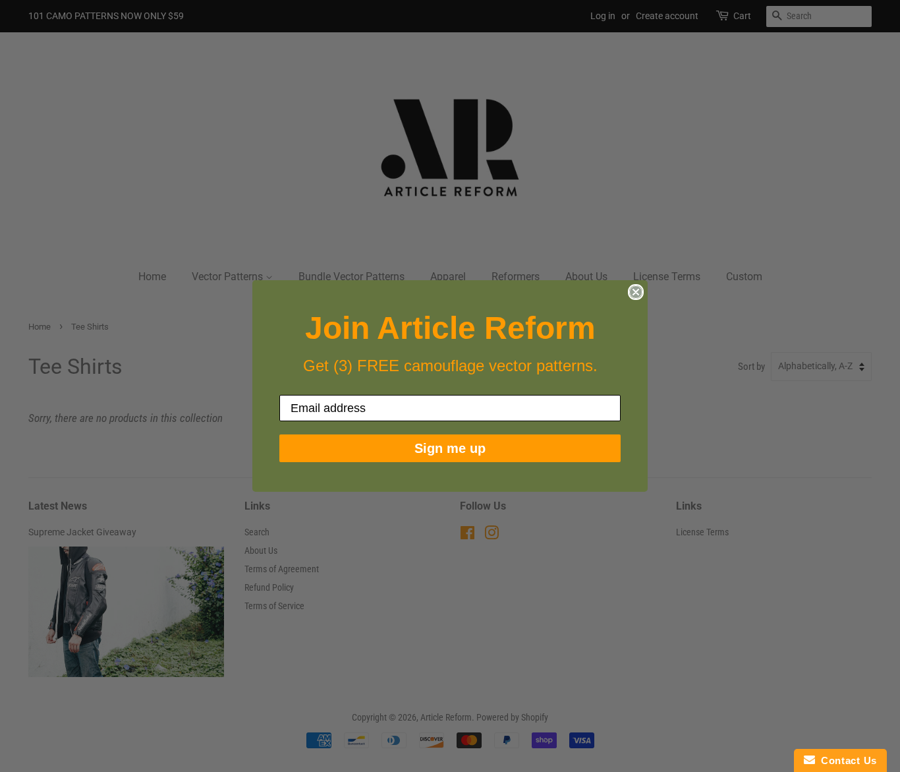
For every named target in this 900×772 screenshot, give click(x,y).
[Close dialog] (635, 292)
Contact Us (846, 760)
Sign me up (450, 448)
